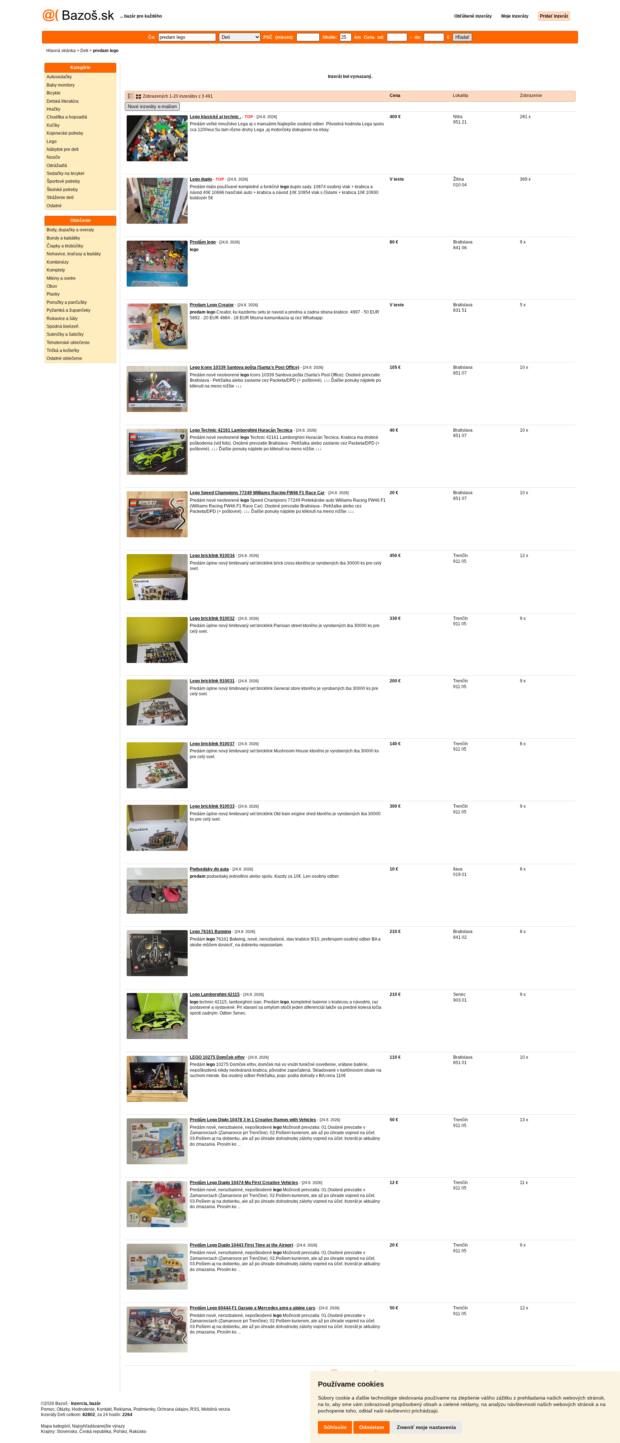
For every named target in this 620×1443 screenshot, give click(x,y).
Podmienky (144, 1409)
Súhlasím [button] (335, 1427)
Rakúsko (137, 1431)
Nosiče (53, 157)
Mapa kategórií (55, 1426)
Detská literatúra (63, 101)
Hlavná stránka (61, 50)
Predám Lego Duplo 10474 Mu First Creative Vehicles (244, 1182)
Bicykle (54, 93)
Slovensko (67, 1431)
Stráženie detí (60, 197)
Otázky (63, 1409)
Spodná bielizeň (63, 326)
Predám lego (203, 242)
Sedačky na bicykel (65, 173)
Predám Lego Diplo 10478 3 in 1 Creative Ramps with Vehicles (253, 1119)
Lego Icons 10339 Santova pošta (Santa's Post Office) (244, 367)
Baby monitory (61, 85)
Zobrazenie (531, 95)
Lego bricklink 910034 (212, 555)
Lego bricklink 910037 (212, 743)
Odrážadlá (57, 165)
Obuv (52, 286)
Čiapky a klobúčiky (65, 246)
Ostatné (54, 205)
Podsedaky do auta (209, 869)
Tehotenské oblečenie (68, 342)
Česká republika (95, 1431)
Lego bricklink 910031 (212, 680)
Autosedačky (59, 76)
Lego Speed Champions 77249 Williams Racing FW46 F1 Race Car (257, 492)
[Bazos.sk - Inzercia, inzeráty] (78, 20)
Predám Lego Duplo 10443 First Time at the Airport (241, 1245)
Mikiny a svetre (61, 278)
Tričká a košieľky (63, 350)
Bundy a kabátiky (63, 238)
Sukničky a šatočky (65, 334)
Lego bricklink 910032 (212, 618)
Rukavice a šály (62, 318)
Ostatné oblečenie (64, 358)
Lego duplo (201, 179)
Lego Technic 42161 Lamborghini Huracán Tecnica (241, 430)
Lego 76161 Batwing (210, 931)
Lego (52, 141)
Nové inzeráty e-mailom (152, 106)
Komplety (56, 270)
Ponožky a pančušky (67, 302)
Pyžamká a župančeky (68, 310)
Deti (84, 50)
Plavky (53, 294)
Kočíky (53, 125)
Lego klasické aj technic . (215, 116)
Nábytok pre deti (63, 149)
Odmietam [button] (371, 1427)
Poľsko (120, 1431)
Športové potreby (63, 181)
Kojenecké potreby (65, 133)
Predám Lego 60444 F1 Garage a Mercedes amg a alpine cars (252, 1307)
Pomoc (48, 1409)
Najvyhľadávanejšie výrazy (98, 1426)
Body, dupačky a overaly (70, 229)
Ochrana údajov (172, 1409)
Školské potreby (62, 189)
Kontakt (104, 1409)
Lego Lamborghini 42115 (215, 994)
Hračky (53, 109)
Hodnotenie (83, 1409)
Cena (395, 95)
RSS (194, 1409)
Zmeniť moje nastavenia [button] (426, 1427)
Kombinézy (58, 262)
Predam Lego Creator (212, 304)
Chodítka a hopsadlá (67, 117)
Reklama (122, 1409)
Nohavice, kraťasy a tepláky (74, 253)
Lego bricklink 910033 (212, 806)
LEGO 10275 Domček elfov (217, 1057)
